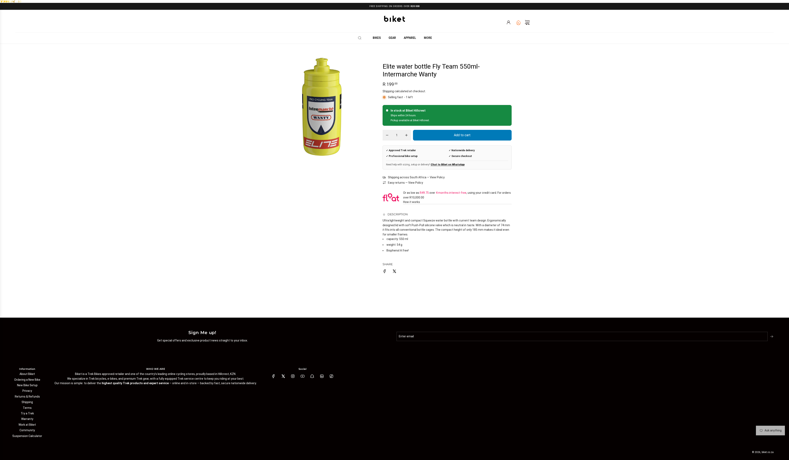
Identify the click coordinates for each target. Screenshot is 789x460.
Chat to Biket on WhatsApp (448, 164)
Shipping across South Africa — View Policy (416, 177)
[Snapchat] (312, 376)
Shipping (388, 91)
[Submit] (772, 336)
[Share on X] (394, 272)
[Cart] (527, 22)
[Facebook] (273, 376)
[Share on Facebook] (384, 272)
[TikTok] (331, 376)
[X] (283, 376)
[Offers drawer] (518, 22)
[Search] (361, 38)
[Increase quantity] (406, 135)
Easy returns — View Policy (405, 182)
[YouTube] (302, 376)
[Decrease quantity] (387, 135)
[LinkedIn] (321, 376)
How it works (411, 202)
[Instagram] (292, 376)
